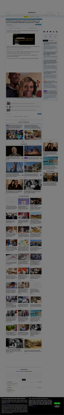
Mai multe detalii (6, 403)
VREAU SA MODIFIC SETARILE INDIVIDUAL (57, 406)
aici (8, 409)
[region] (32, 406)
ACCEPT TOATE (57, 403)
